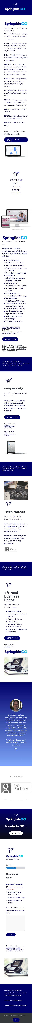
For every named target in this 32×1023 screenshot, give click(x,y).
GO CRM (10, 903)
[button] (15, 748)
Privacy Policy (18, 995)
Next (11, 935)
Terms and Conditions (11, 995)
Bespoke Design (18, 990)
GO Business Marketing (15, 900)
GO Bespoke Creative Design (16, 898)
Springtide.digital (7, 993)
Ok (16, 1020)
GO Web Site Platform (14, 892)
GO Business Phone (13, 895)
